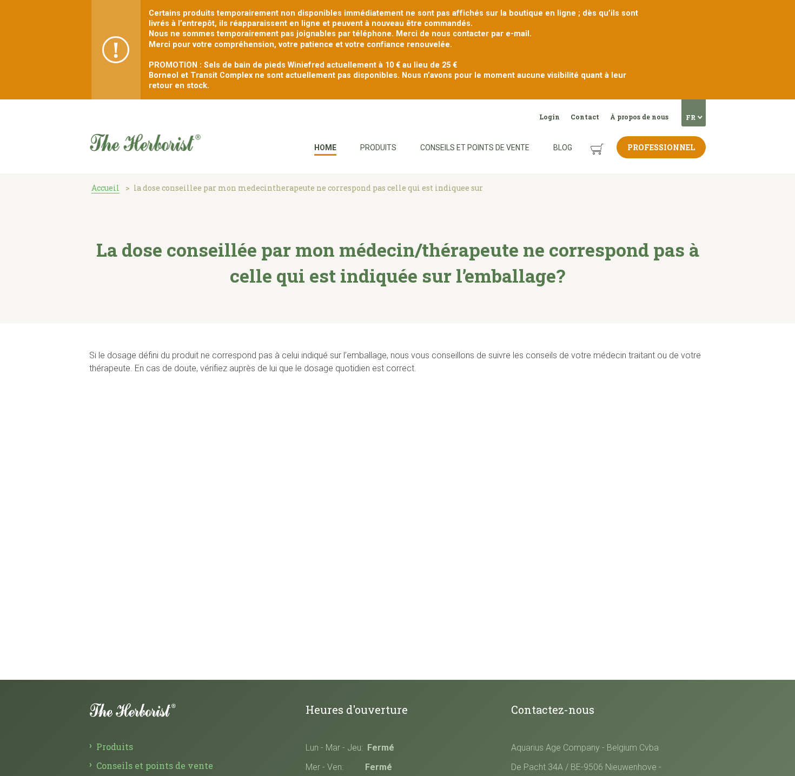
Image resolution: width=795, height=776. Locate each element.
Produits (378, 147)
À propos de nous (639, 116)
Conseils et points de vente (474, 147)
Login (549, 116)
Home (325, 147)
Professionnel (661, 147)
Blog (562, 147)
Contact (585, 116)
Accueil (105, 188)
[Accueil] (145, 112)
